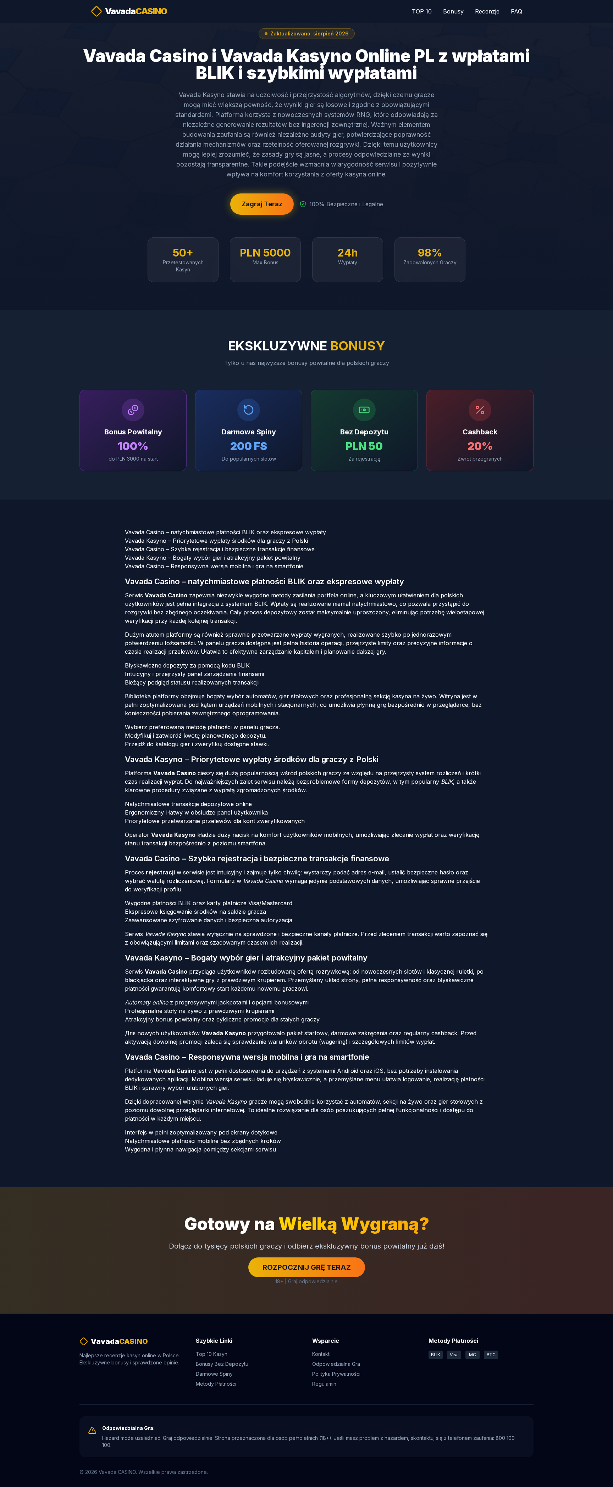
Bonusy (453, 11)
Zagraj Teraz (262, 204)
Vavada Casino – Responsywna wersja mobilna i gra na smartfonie (214, 566)
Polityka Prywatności (336, 1374)
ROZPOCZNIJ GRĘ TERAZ (307, 1267)
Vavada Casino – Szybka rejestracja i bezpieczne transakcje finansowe (220, 549)
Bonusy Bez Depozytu (222, 1364)
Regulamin (324, 1384)
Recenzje (487, 11)
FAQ (516, 11)
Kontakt (321, 1354)
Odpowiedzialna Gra (336, 1364)
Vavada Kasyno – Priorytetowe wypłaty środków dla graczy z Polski (216, 540)
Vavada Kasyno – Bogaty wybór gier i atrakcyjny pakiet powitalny (212, 557)
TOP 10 (422, 11)
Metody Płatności (216, 1384)
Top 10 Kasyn (211, 1354)
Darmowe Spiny (214, 1374)
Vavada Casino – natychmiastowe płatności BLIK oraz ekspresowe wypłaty (225, 532)
